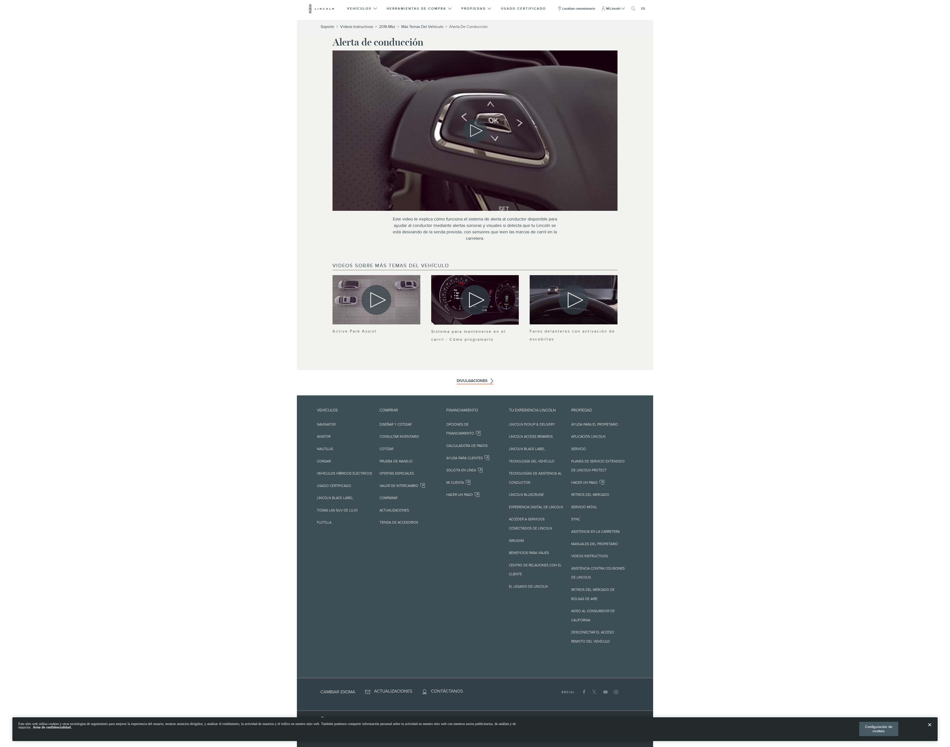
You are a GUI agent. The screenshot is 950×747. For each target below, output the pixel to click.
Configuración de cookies (878, 729)
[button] (362, 8)
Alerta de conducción (468, 26)
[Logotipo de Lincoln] (321, 8)
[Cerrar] (929, 728)
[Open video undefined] (376, 299)
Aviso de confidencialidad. (52, 727)
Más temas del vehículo (422, 26)
